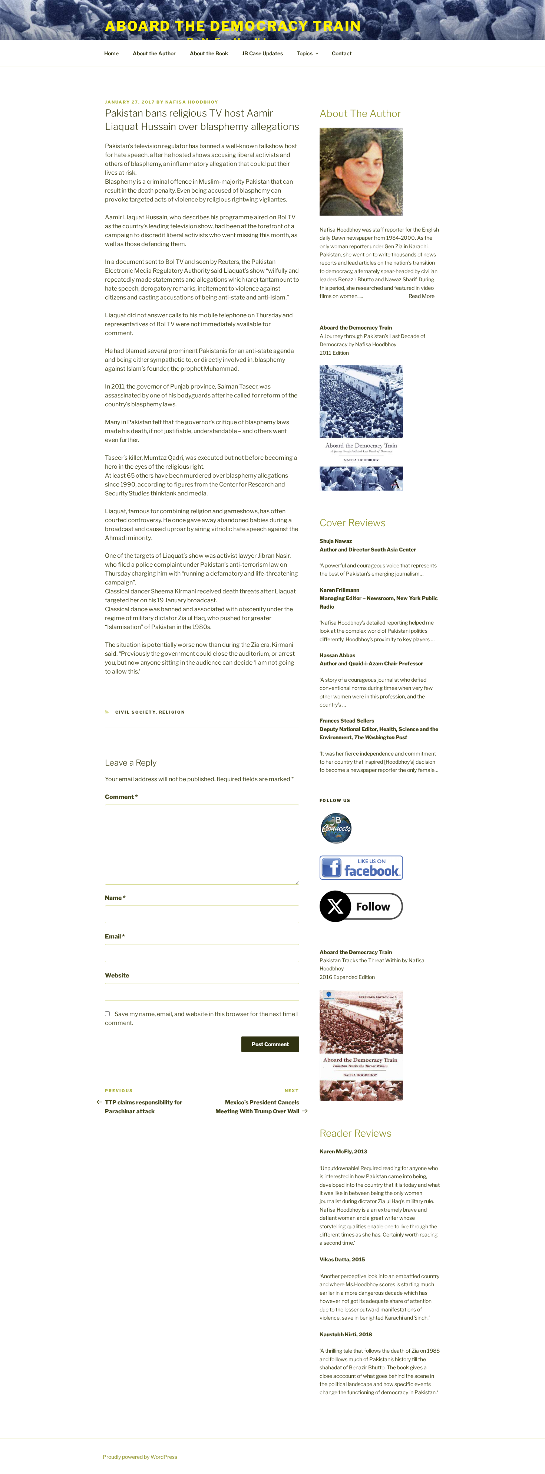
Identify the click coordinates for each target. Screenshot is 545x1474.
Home (111, 53)
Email (115, 936)
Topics (305, 53)
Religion (172, 712)
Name (115, 897)
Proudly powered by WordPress (140, 1457)
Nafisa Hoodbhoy (191, 102)
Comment (121, 796)
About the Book (209, 53)
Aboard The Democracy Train (233, 26)
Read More (422, 296)
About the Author (154, 53)
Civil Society (135, 712)
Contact (342, 53)
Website (117, 975)
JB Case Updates (262, 53)
